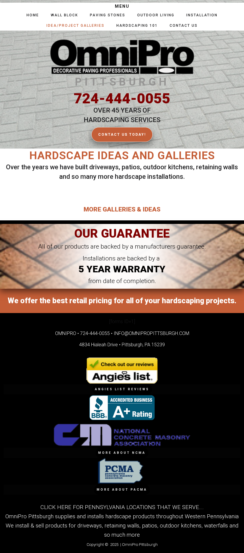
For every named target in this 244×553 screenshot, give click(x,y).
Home (32, 15)
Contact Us (184, 25)
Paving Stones (107, 15)
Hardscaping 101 (137, 25)
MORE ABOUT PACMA (122, 489)
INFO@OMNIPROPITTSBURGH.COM (151, 333)
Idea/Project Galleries (75, 25)
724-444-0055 (122, 98)
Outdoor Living (155, 15)
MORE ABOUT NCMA (122, 452)
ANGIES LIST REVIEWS (122, 389)
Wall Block (64, 15)
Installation (202, 15)
